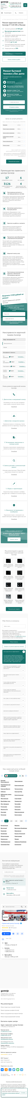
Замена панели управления (8, 133)
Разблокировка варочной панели (8, 137)
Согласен (23, 1092)
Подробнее (14, 406)
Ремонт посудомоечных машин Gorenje (12, 1013)
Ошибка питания (5, 371)
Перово (17, 839)
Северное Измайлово (20, 842)
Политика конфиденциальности (14, 1081)
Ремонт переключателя (8, 141)
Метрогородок (5, 836)
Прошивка (5, 124)
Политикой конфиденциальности (17, 876)
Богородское (4, 825)
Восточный (4, 828)
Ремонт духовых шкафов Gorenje (10, 1010)
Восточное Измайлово (21, 828)
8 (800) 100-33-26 (6, 1035)
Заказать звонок (14, 539)
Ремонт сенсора (6, 145)
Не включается (5, 357)
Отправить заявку (14, 107)
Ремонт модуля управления (8, 129)
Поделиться (2, 1069)
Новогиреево (18, 836)
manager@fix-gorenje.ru (7, 1043)
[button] (2, 776)
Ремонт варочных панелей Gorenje (10, 1007)
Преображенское (5, 842)
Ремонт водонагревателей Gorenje (10, 1016)
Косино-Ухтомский (20, 833)
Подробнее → (21, 357)
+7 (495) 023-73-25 (15, 3)
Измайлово (4, 833)
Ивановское (18, 831)
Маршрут (7, 933)
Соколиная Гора (5, 844)
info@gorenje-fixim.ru (7, 1039)
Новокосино (4, 839)
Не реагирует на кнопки (5, 377)
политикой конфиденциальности (16, 322)
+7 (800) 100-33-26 (15, 6)
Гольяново (3, 831)
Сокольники (18, 844)
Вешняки (17, 825)
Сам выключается (6, 362)
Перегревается (6, 366)
